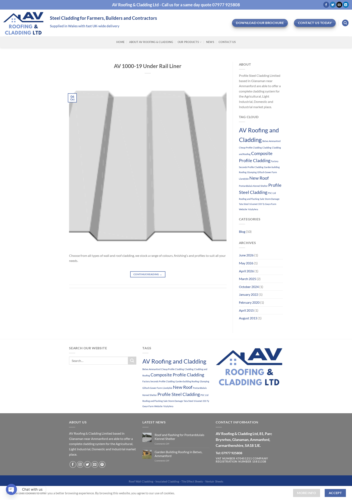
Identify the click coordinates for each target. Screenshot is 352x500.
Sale (262, 199)
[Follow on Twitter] (333, 5)
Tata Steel (244, 204)
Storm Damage (272, 199)
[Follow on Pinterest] (102, 464)
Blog (242, 231)
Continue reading (147, 274)
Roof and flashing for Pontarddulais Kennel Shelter (179, 437)
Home (120, 42)
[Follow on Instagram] (80, 464)
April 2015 (246, 310)
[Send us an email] (339, 5)
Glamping (252, 172)
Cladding (266, 147)
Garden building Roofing (187, 381)
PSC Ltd (272, 193)
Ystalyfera (253, 209)
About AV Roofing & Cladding (151, 42)
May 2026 (246, 263)
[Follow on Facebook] (326, 5)
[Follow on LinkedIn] (346, 5)
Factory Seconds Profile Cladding (158, 381)
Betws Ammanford (271, 141)
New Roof (259, 178)
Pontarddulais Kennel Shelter (253, 186)
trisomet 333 (255, 204)
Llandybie (244, 178)
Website (243, 209)
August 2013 (248, 318)
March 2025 (247, 279)
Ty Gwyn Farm (269, 204)
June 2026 (246, 255)
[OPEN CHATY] (11, 489)
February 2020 (249, 302)
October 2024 (249, 287)
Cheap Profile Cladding (250, 147)
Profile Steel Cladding (178, 394)
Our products (188, 42)
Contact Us (227, 42)
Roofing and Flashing (249, 199)
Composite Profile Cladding (177, 374)
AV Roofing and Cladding (174, 361)
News (210, 42)
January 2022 (248, 294)
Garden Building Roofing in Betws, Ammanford (178, 454)
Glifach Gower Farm (267, 172)
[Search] (345, 23)
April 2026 (246, 271)
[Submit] (132, 361)
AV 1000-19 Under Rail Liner (148, 66)
